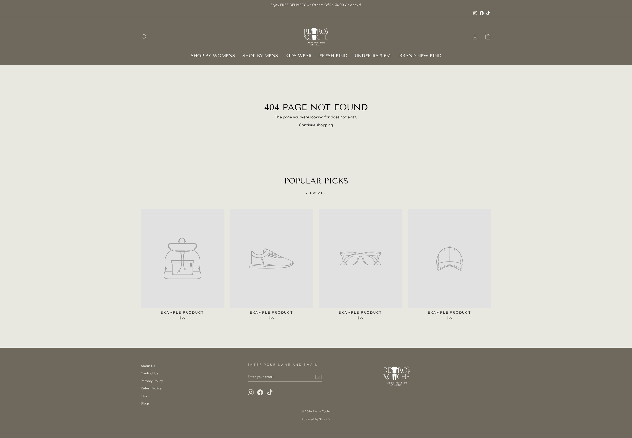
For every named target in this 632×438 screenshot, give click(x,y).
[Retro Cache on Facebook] (260, 392)
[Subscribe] (318, 377)
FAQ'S (145, 396)
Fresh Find (333, 55)
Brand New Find (420, 55)
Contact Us (149, 373)
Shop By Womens (213, 55)
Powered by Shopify (316, 419)
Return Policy (151, 388)
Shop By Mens (260, 55)
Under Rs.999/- (373, 55)
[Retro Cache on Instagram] (251, 392)
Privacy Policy (152, 381)
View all (316, 193)
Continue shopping (316, 124)
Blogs (145, 403)
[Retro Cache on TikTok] (270, 392)
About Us (148, 366)
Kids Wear (298, 55)
